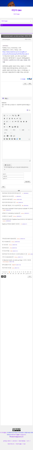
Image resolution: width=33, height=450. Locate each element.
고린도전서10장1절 (6, 199)
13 (5, 273)
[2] (8, 251)
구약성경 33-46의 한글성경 (8, 238)
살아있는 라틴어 (7, 441)
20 (23, 273)
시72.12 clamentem (7, 257)
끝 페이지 (28, 273)
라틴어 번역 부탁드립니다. (8, 202)
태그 (5, 276)
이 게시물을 (22, 79)
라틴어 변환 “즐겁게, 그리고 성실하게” (10, 205)
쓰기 (30, 276)
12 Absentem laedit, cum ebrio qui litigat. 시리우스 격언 (16, 36)
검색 (2, 276)
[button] (4, 115)
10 (28, 272)
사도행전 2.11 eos (6, 216)
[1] (13, 196)
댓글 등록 (27, 181)
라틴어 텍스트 (11, 444)
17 (15, 273)
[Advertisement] (16, 30)
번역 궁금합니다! (6, 264)
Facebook (29, 79)
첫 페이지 (5, 272)
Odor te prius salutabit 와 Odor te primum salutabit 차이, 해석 (17, 208)
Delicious (31, 79)
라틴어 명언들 (22, 441)
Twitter (27, 79)
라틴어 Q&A (17, 10)
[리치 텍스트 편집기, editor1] (16, 150)
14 (7, 273)
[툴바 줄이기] (29, 139)
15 (10, 273)
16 (13, 273)
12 (2, 273)
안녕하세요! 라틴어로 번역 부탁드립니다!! (11, 193)
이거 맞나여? (5, 251)
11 (30, 272)
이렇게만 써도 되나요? (7, 196)
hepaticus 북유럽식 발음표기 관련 (10, 224)
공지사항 (15, 441)
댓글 (29, 110)
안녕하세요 (4, 247)
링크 (24, 444)
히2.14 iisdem (5, 241)
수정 (25, 83)
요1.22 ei (4, 244)
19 (21, 273)
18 (18, 273)
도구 (28, 441)
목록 (30, 83)
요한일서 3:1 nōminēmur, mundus (10, 213)
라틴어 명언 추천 (6, 268)
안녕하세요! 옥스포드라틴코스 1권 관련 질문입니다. (13, 254)
